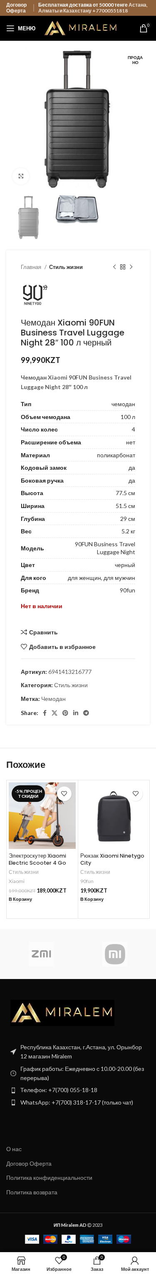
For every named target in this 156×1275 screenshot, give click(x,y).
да (132, 467)
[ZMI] (41, 954)
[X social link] (54, 713)
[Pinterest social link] (65, 713)
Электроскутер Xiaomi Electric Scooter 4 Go (37, 859)
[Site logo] (81, 27)
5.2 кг (128, 531)
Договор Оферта (16, 8)
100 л (128, 416)
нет (130, 442)
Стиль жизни (66, 267)
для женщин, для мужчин (101, 577)
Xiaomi (17, 881)
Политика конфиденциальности (49, 1177)
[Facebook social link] (44, 713)
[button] (20, 899)
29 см (127, 518)
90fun (127, 590)
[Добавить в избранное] (64, 794)
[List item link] (78, 1090)
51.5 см (125, 505)
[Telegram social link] (86, 713)
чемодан (123, 403)
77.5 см (125, 492)
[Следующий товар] (131, 267)
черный (125, 564)
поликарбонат (116, 455)
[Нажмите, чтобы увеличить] (20, 176)
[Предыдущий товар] (114, 267)
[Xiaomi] (115, 954)
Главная (31, 267)
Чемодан (53, 698)
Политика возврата (31, 1192)
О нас (14, 1148)
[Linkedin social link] (76, 713)
